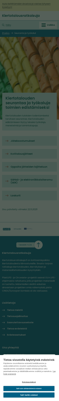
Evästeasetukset (29, 382)
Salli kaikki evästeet (29, 395)
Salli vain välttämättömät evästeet (29, 388)
